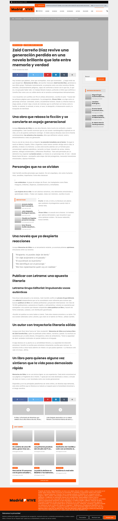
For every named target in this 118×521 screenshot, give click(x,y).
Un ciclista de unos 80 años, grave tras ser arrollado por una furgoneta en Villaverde (22, 448)
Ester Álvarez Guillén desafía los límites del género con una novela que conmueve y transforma (29, 226)
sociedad (59, 444)
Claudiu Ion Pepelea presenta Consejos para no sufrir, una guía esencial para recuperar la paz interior (29, 219)
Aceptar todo (109, 517)
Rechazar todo (96, 517)
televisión (60, 467)
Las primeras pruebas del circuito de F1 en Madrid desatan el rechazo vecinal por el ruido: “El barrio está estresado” (43, 448)
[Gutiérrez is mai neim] (66, 459)
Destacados (18, 18)
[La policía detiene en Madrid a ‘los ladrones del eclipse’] (44, 459)
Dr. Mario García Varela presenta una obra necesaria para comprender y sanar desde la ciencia (98, 123)
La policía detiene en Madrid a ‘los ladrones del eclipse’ (43, 472)
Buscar (87, 76)
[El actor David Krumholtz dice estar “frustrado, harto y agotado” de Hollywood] (88, 110)
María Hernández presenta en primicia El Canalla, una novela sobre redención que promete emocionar (54, 5)
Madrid (15, 444)
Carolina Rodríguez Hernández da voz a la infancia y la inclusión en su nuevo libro (98, 102)
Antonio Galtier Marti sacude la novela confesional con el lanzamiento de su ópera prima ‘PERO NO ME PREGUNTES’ (29, 205)
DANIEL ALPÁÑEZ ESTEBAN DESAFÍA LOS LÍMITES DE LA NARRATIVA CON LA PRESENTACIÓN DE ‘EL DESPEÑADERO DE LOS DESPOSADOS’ (99, 116)
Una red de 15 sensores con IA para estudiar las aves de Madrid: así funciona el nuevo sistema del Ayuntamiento (22, 472)
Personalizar (82, 517)
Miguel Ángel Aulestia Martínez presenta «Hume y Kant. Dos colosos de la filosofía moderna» (98, 95)
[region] (59, 516)
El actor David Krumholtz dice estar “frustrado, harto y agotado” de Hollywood (98, 109)
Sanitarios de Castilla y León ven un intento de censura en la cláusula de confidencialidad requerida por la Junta (65, 448)
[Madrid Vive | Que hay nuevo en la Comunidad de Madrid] (22, 9)
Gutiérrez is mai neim (65, 471)
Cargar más (44, 480)
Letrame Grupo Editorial (33, 45)
